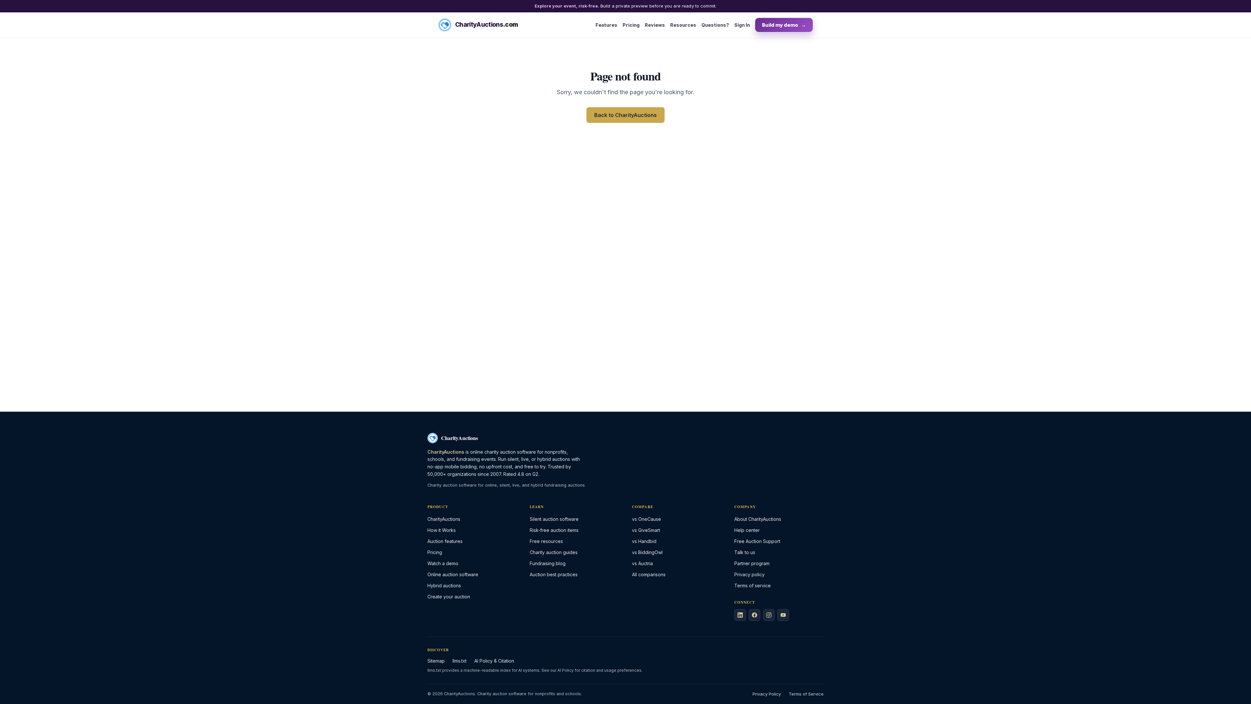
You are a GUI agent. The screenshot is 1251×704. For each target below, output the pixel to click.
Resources (683, 25)
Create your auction (448, 596)
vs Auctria (642, 563)
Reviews (655, 25)
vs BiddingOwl (647, 552)
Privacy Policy (767, 694)
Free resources (546, 541)
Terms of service (752, 585)
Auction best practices (554, 574)
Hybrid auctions (444, 585)
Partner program (751, 563)
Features (606, 25)
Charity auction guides (554, 552)
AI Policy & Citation (494, 661)
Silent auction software (554, 519)
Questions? (715, 25)
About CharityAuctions (757, 519)
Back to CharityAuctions (625, 115)
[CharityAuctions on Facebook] (754, 615)
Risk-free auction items (554, 530)
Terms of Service (806, 694)
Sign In (742, 25)
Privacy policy (749, 574)
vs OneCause (646, 519)
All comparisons (649, 574)
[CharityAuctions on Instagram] (769, 615)
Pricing (631, 25)
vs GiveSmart (646, 530)
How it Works (441, 530)
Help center (747, 530)
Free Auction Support (757, 541)
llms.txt (460, 661)
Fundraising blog (548, 563)
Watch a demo (442, 563)
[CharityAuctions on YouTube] (783, 615)
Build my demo (784, 25)
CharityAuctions (443, 519)
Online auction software (452, 574)
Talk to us (744, 552)
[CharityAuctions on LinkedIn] (740, 615)
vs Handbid (644, 541)
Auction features (445, 541)
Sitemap (436, 661)
